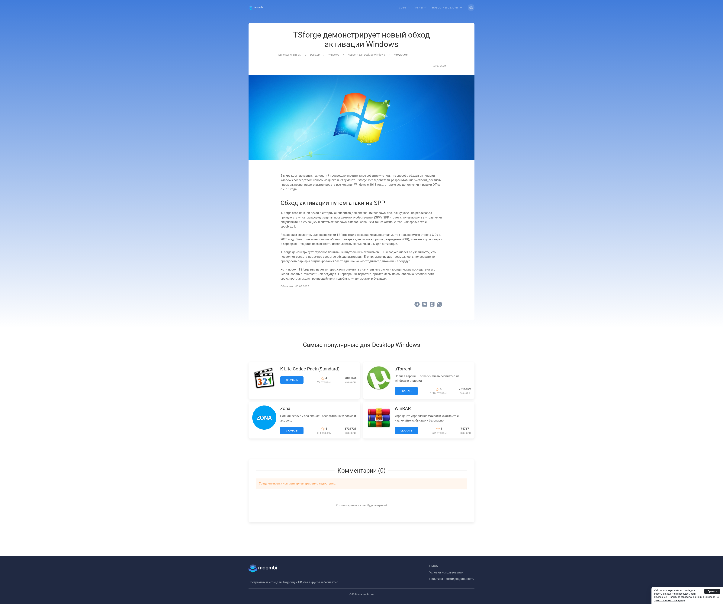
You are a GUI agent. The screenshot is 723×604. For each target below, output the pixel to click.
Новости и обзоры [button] (445, 7)
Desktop (315, 54)
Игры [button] (419, 7)
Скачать (292, 380)
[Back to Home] (256, 7)
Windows (333, 54)
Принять (712, 591)
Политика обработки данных (685, 597)
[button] (471, 7)
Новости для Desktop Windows (366, 54)
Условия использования (446, 572)
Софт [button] (402, 7)
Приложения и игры (289, 54)
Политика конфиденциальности (451, 579)
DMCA (433, 566)
